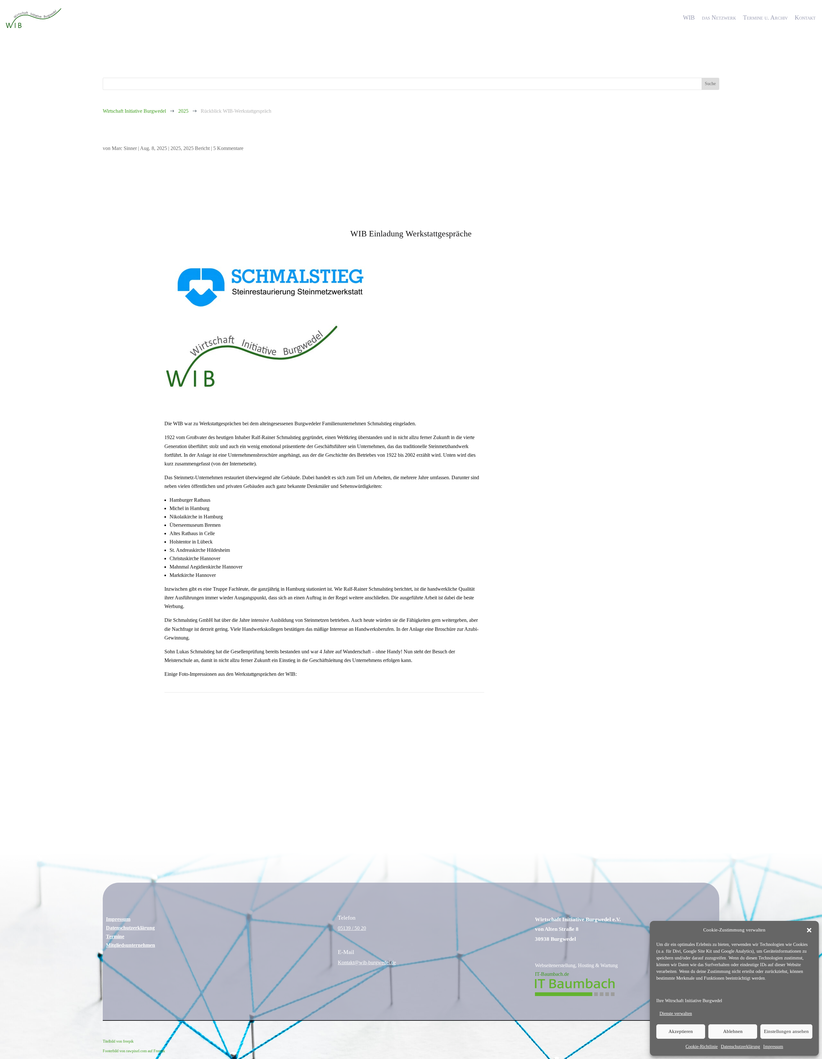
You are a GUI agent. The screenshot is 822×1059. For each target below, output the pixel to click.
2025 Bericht (196, 148)
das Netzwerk (719, 17)
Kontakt (805, 17)
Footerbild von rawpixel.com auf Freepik (134, 1051)
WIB (689, 17)
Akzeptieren (681, 1031)
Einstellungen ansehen (786, 1031)
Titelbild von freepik (118, 1041)
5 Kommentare (228, 148)
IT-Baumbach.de (552, 974)
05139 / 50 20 (352, 928)
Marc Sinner (124, 148)
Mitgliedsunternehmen (130, 945)
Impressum (773, 1046)
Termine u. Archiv (765, 17)
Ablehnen (733, 1031)
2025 (176, 148)
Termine (115, 936)
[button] (809, 930)
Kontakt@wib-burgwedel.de (367, 962)
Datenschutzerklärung (740, 1046)
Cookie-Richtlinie (702, 1046)
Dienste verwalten (676, 1013)
